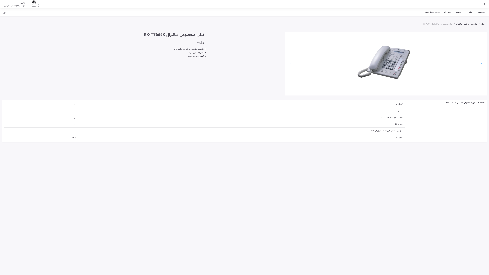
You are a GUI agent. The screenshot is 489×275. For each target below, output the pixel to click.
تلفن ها (474, 24)
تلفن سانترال (461, 24)
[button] (483, 4)
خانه (483, 24)
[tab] (481, 12)
